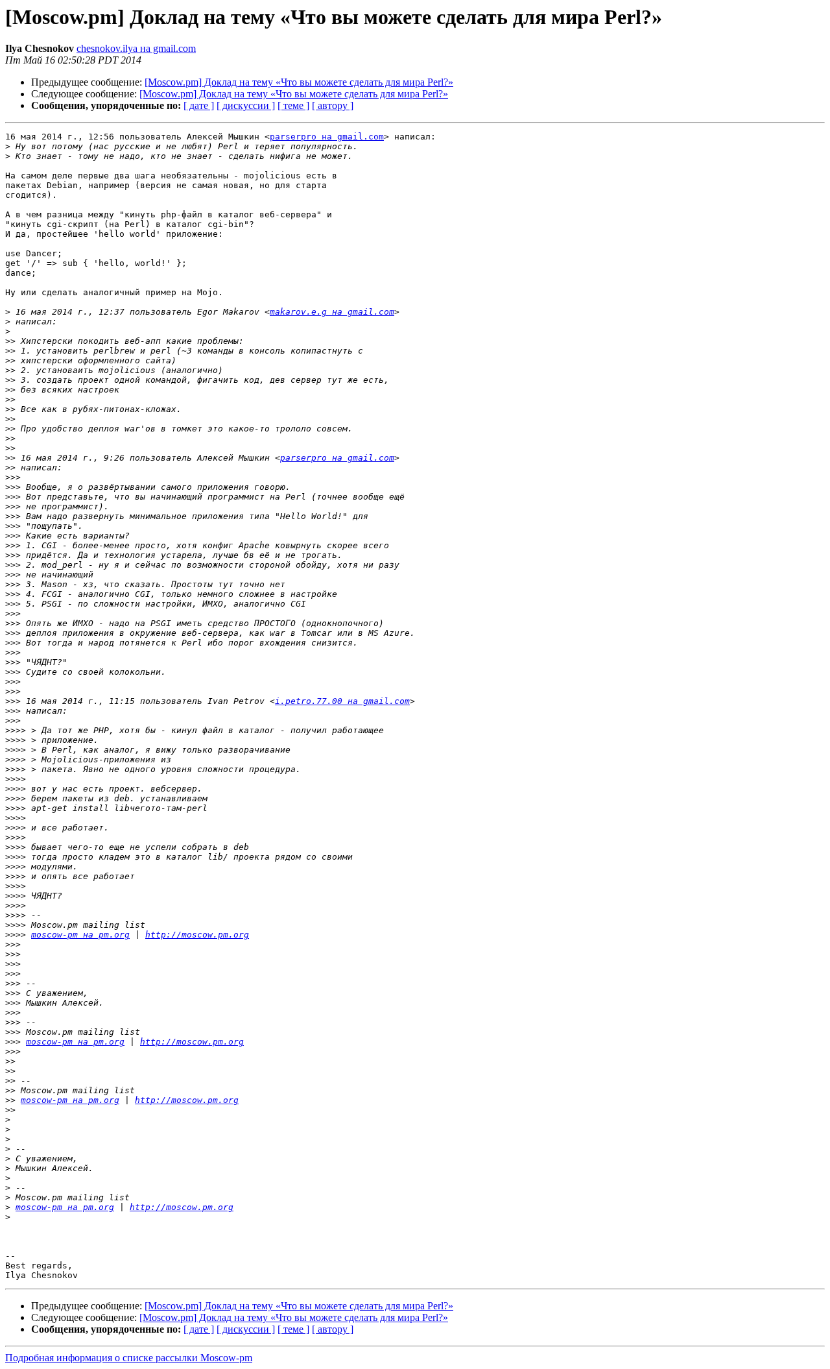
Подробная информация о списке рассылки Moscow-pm (128, 1357)
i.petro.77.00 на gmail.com (342, 701)
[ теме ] (293, 105)
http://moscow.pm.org (197, 934)
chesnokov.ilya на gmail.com (136, 48)
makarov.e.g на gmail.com (332, 312)
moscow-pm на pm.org (80, 934)
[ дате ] (199, 105)
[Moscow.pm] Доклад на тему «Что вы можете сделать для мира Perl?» (299, 82)
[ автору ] (332, 105)
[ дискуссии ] (246, 105)
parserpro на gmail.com (327, 136)
